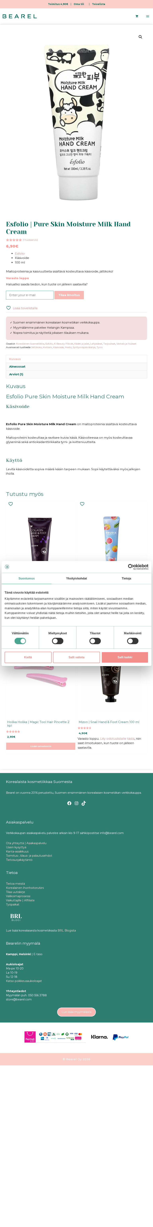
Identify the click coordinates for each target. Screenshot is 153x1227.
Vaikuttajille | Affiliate (20, 900)
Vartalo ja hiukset (126, 343)
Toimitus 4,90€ (58, 4)
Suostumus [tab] (27, 578)
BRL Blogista (67, 930)
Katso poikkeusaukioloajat (24, 981)
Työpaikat (12, 904)
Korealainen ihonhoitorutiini (25, 888)
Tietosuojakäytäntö (19, 860)
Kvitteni (47, 347)
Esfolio (20, 253)
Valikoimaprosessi (18, 896)
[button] (140, 37)
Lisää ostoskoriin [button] (40, 746)
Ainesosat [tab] (17, 366)
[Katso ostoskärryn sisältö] (136, 16)
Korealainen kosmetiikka (30, 343)
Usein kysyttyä (16, 847)
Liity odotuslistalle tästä (117, 738)
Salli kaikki (125, 657)
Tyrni (100, 347)
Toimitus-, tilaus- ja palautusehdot (29, 855)
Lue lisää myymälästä (76, 1012)
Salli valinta (76, 657)
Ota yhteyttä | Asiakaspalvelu (26, 843)
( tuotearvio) (30, 239)
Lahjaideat (96, 343)
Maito (68, 347)
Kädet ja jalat (81, 343)
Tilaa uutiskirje (15, 892)
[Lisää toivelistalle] (11, 503)
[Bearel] (19, 16)
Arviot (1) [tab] (16, 374)
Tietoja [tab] (126, 578)
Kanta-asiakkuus (17, 851)
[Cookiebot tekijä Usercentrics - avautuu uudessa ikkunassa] (131, 567)
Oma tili (79, 4)
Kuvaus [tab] (15, 359)
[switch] (57, 641)
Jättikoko (36, 347)
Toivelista (98, 4)
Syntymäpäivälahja (84, 347)
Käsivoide (58, 347)
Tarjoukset (109, 343)
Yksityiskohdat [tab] (76, 578)
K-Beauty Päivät (63, 343)
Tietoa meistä (15, 883)
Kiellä (28, 657)
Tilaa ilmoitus (69, 295)
